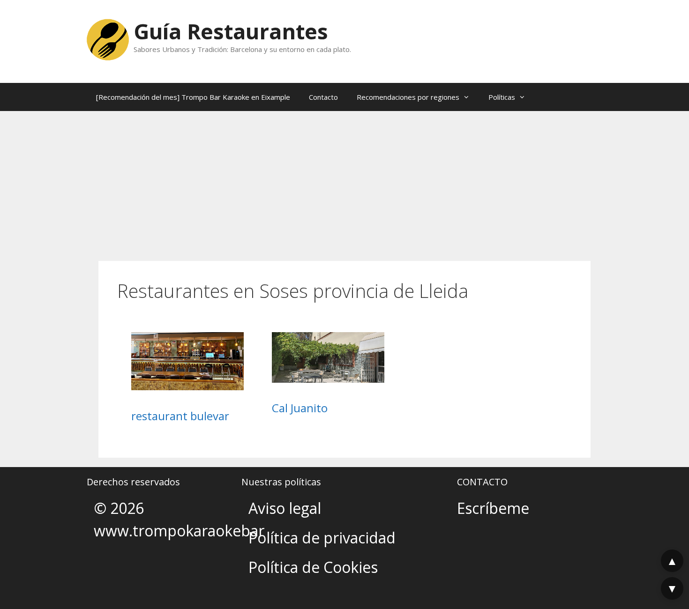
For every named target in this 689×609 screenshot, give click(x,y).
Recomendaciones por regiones (408, 97)
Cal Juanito (300, 408)
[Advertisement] (344, 181)
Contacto (323, 97)
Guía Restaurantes (231, 31)
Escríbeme (493, 508)
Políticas (501, 97)
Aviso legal (284, 508)
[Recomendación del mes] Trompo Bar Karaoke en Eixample (193, 97)
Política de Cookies (313, 567)
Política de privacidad (322, 537)
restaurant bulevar (180, 415)
